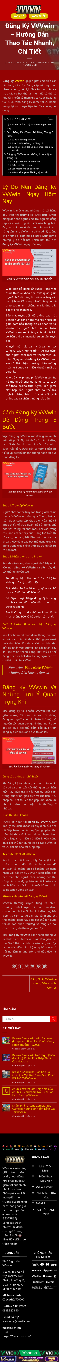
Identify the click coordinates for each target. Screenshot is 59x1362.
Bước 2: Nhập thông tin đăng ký (27, 143)
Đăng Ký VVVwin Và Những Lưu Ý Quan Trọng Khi (30, 156)
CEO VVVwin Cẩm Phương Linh (38, 63)
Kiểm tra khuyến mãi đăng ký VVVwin (30, 172)
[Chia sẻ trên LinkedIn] (44, 966)
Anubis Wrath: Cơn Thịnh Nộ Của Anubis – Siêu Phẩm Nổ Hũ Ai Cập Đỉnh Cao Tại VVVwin (32, 1092)
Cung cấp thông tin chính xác (26, 161)
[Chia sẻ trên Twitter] (26, 966)
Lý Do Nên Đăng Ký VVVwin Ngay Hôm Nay (30, 126)
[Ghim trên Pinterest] (38, 966)
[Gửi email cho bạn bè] (32, 966)
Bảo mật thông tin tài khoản (25, 168)
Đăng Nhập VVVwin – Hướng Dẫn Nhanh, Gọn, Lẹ (43, 983)
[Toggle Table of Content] (49, 119)
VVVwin (19, 81)
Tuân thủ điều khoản (22, 165)
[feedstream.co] (28, 9)
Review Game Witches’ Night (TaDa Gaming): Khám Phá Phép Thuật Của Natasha (33, 1058)
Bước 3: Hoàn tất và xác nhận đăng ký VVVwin (32, 148)
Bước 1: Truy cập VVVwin (23, 139)
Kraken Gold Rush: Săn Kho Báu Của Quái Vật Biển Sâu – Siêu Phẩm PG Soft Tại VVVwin (33, 1075)
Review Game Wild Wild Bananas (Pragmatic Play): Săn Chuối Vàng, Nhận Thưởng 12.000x (33, 1041)
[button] (2, 19)
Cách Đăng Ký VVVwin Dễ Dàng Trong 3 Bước (30, 134)
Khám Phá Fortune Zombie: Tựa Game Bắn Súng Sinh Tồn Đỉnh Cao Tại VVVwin (33, 1109)
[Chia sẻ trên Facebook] (20, 966)
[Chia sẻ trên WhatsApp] (14, 966)
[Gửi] (53, 1019)
